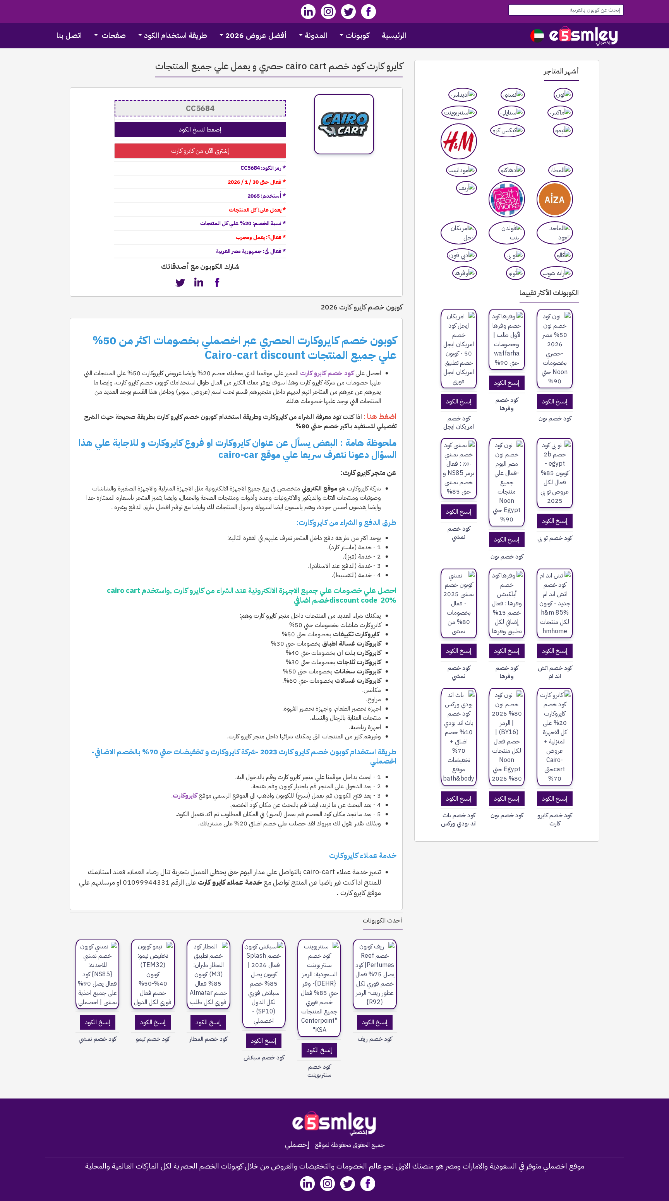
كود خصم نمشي (459, 533)
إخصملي (297, 1144)
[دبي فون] (462, 255)
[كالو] (563, 255)
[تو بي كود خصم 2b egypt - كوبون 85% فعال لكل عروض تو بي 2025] (555, 473)
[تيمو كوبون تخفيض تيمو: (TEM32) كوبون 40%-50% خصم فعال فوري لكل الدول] (153, 974)
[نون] (563, 95)
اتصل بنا (69, 35)
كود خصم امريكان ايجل (458, 423)
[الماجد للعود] (555, 232)
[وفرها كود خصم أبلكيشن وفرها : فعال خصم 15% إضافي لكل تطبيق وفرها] (507, 603)
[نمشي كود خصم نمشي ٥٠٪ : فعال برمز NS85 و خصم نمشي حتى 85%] (459, 468)
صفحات (113, 35)
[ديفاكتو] (511, 170)
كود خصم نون (555, 419)
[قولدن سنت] (507, 232)
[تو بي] (514, 255)
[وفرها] (464, 273)
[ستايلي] (511, 113)
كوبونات (357, 35)
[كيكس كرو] (507, 130)
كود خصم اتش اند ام (555, 672)
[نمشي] (513, 95)
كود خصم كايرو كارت (554, 819)
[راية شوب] (556, 273)
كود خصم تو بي (554, 538)
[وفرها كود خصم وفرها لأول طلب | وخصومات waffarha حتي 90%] (507, 339)
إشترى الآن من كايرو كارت (200, 150)
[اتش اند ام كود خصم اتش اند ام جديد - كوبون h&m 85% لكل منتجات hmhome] (555, 603)
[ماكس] (560, 113)
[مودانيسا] (461, 170)
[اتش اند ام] (459, 141)
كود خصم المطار (208, 1039)
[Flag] (537, 35)
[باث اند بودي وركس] (507, 199)
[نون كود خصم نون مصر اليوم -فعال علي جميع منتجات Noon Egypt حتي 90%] (507, 482)
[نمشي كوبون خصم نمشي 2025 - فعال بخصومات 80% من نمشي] (459, 603)
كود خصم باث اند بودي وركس (459, 819)
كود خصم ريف (375, 1039)
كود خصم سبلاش (264, 1058)
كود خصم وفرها (507, 404)
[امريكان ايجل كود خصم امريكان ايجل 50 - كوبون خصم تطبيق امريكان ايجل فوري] (459, 348)
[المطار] (560, 170)
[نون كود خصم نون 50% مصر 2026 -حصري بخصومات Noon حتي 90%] (555, 348)
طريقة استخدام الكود (175, 35)
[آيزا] (555, 199)
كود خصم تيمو (153, 1039)
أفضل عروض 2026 (255, 35)
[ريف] (466, 188)
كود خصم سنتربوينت (319, 1071)
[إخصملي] (584, 35)
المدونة (316, 35)
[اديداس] (462, 95)
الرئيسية (394, 35)
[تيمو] (563, 130)
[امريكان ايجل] (459, 232)
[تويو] (515, 273)
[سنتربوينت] (459, 113)
